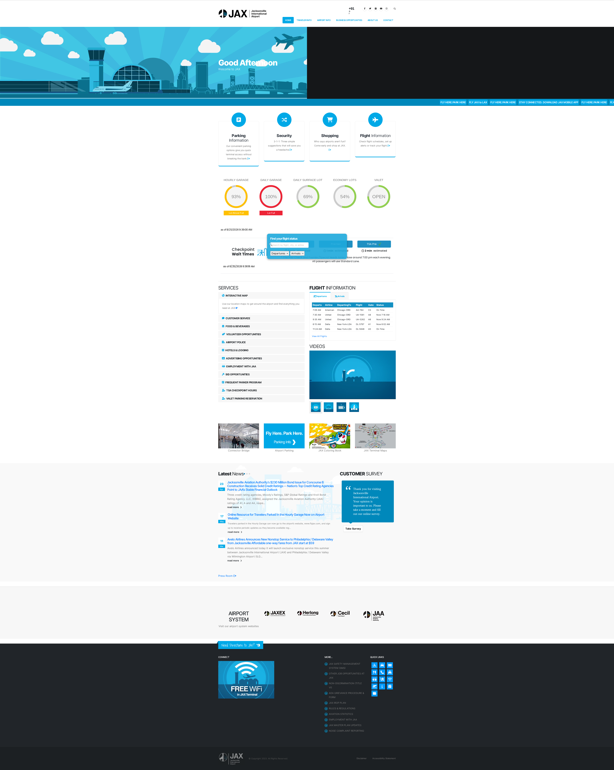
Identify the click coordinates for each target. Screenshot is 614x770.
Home (288, 20)
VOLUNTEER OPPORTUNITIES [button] (243, 334)
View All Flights (319, 336)
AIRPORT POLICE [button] (235, 342)
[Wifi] (389, 664)
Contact (388, 20)
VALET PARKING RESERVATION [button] (244, 398)
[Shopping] (389, 671)
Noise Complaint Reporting (346, 716)
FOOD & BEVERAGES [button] (237, 326)
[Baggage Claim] (381, 664)
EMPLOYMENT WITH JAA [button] (241, 366)
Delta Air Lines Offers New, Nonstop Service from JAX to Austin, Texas (273, 533)
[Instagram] (386, 8)
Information (238, 138)
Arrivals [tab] (341, 296)
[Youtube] (381, 8)
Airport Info (324, 20)
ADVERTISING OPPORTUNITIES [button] (243, 358)
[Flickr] (375, 8)
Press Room (225, 561)
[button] (244, 473)
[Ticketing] (389, 650)
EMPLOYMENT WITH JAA (343, 705)
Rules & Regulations (342, 694)
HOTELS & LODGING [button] (236, 350)
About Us (373, 20)
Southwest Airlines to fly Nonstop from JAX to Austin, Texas (266, 482)
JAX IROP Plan (337, 688)
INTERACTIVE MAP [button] (236, 295)
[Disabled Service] (373, 650)
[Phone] (381, 657)
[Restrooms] (373, 664)
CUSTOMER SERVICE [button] (237, 318)
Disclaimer (361, 744)
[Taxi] (389, 657)
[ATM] (373, 678)
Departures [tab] (321, 296)
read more (233, 500)
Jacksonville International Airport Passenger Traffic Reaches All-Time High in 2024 (281, 508)
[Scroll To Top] (608, 766)
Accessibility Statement (384, 744)
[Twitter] (370, 8)
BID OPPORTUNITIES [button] (237, 374)
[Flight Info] (373, 671)
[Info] (381, 671)
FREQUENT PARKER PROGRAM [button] (243, 382)
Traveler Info (304, 20)
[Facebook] (364, 8)
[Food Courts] (373, 657)
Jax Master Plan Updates (345, 711)
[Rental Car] (381, 650)
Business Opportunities (349, 20)
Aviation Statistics (341, 700)
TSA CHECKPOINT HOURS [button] (241, 390)
